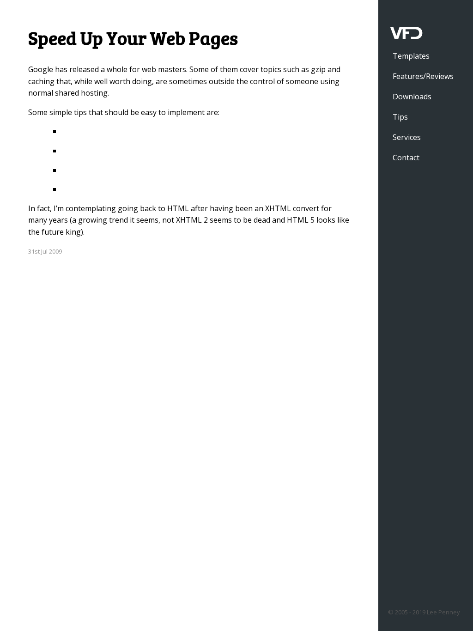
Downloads (412, 96)
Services (407, 137)
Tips (400, 117)
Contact (406, 157)
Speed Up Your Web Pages (133, 37)
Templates (411, 56)
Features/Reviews (423, 76)
